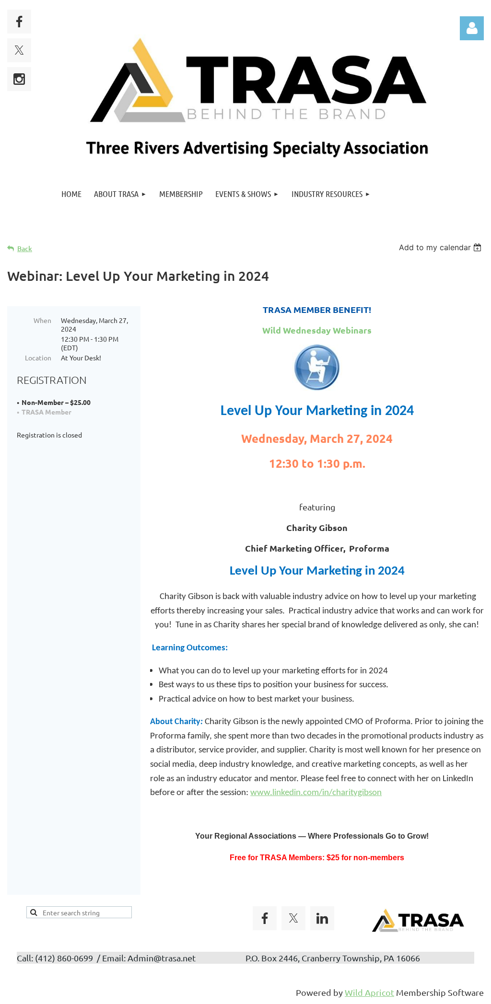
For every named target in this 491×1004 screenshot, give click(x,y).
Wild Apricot (369, 992)
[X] (19, 50)
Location (38, 357)
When (42, 320)
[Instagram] (19, 79)
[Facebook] (19, 22)
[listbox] (441, 247)
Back (24, 248)
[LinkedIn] (322, 918)
